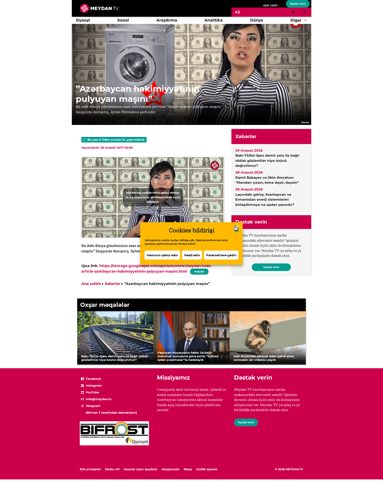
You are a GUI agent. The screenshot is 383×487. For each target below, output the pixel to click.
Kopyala (199, 271)
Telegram (93, 406)
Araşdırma (166, 20)
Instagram (94, 385)
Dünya (256, 20)
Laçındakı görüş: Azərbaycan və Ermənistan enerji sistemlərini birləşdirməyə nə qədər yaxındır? (264, 199)
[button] (306, 20)
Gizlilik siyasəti (206, 469)
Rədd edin (192, 255)
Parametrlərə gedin (221, 255)
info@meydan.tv (99, 399)
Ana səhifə (91, 284)
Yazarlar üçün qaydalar (141, 469)
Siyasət (83, 20)
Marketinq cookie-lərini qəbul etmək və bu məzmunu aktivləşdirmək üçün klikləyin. (153, 197)
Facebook (93, 379)
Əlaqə (188, 469)
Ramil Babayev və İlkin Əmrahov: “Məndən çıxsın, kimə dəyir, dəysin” (267, 180)
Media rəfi (112, 469)
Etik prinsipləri (90, 469)
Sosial (123, 20)
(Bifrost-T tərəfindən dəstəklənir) (111, 412)
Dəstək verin (298, 3)
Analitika (213, 20)
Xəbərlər (112, 284)
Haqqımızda (171, 469)
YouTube (92, 392)
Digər (295, 20)
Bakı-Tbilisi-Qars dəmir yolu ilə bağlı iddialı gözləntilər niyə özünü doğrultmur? (267, 160)
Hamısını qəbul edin (162, 255)
